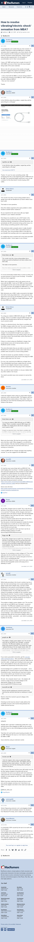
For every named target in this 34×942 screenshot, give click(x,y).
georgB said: (5, 637)
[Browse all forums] (27, 7)
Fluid (2, 927)
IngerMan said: (6, 162)
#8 (32, 415)
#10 (32, 505)
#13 (32, 718)
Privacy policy (4, 924)
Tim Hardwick (20, 898)
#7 (32, 392)
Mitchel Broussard (5, 898)
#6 (32, 313)
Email (2, 889)
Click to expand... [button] (17, 269)
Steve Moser (4, 915)
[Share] (29, 46)
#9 (32, 465)
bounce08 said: (6, 687)
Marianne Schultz (21, 904)
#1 (32, 45)
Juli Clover (3, 892)
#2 (32, 97)
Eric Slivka (19, 887)
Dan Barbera (4, 909)
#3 (32, 158)
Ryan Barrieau (20, 909)
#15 (32, 805)
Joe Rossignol (20, 892)
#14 (32, 752)
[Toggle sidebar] (32, 7)
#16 (32, 824)
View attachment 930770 (8, 170)
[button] (2, 2)
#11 (32, 579)
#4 (32, 194)
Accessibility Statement (15, 924)
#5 (32, 251)
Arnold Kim (3, 887)
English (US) (11, 929)
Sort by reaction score (24, 32)
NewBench (5, 32)
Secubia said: (5, 756)
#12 (32, 633)
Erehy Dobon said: (7, 255)
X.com (5, 889)
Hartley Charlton (5, 904)
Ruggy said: (5, 535)
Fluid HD (5, 927)
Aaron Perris (20, 915)
